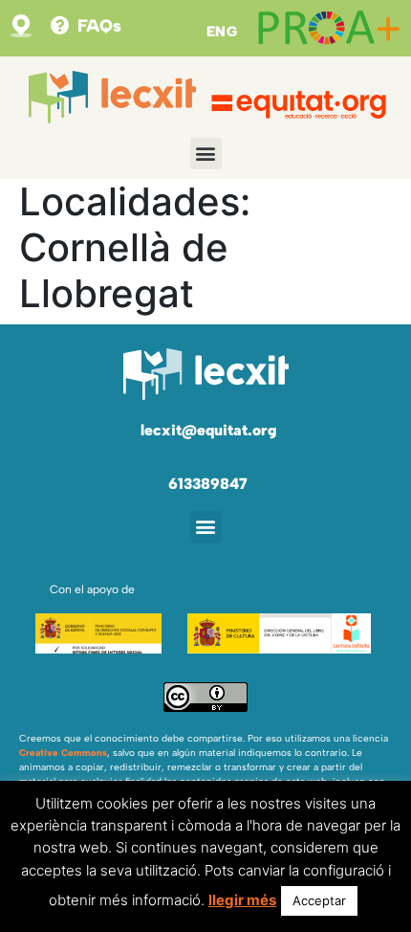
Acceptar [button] (319, 900)
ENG (222, 31)
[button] (206, 153)
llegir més (242, 900)
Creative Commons (63, 752)
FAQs (99, 25)
